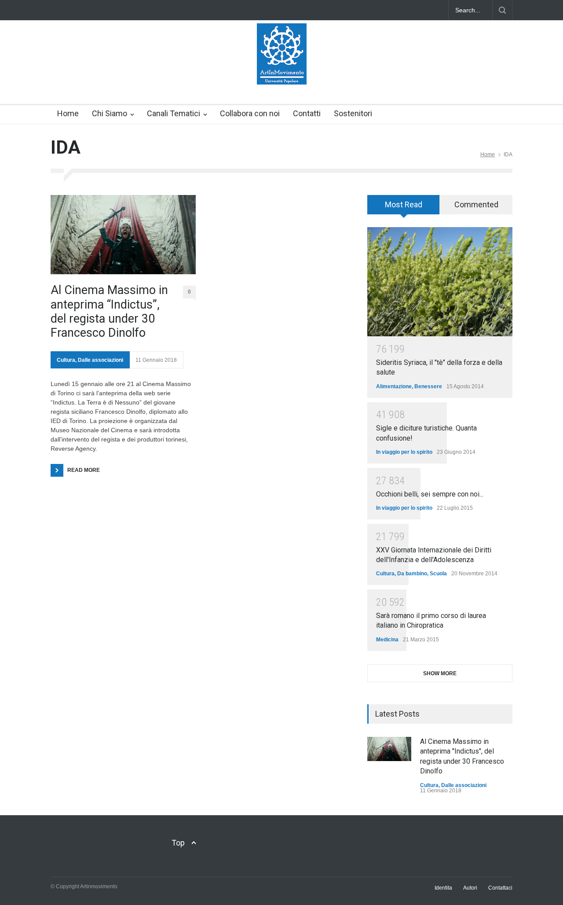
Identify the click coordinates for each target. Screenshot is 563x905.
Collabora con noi (250, 113)
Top (178, 842)
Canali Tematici (173, 113)
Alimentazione (394, 386)
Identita (443, 888)
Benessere (428, 386)
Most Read (403, 204)
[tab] (403, 208)
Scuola (438, 573)
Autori (470, 888)
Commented (476, 204)
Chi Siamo (109, 113)
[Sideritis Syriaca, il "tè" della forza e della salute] (439, 281)
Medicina (387, 639)
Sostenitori (353, 113)
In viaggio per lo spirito (404, 452)
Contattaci (500, 888)
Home (68, 113)
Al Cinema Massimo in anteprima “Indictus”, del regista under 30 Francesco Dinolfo (109, 311)
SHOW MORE (440, 673)
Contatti (307, 113)
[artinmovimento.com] (282, 70)
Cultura (66, 360)
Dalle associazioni (100, 360)
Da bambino (412, 573)
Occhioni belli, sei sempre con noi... (429, 494)
